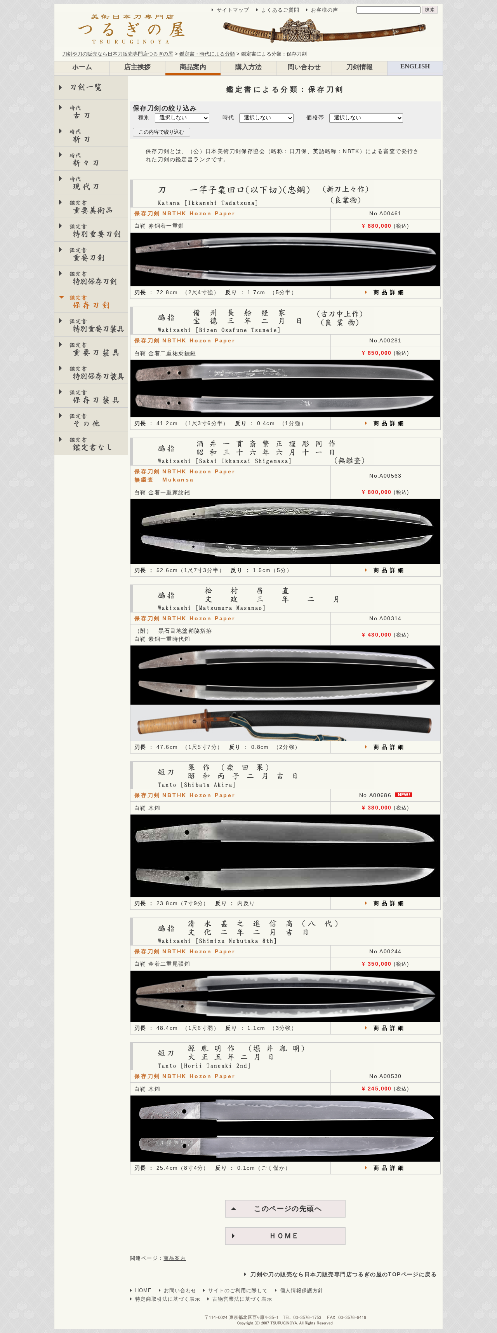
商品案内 (193, 67)
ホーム (82, 67)
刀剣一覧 (86, 87)
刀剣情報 (359, 67)
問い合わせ (304, 67)
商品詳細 (390, 292)
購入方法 (248, 67)
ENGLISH (415, 66)
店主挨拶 (137, 67)
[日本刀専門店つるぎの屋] (248, 29)
